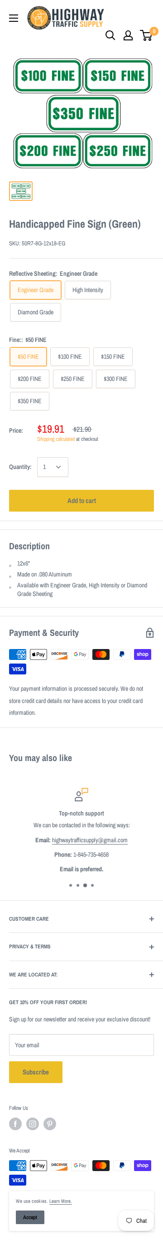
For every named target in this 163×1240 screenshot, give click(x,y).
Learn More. (60, 1201)
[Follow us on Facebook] (15, 1124)
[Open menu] (13, 18)
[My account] (128, 35)
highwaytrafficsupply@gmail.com (90, 840)
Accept (30, 1217)
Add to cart (81, 500)
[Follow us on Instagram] (32, 1124)
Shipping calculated (56, 439)
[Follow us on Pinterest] (49, 1124)
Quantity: (20, 467)
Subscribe (36, 1072)
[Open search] (110, 35)
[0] (146, 35)
